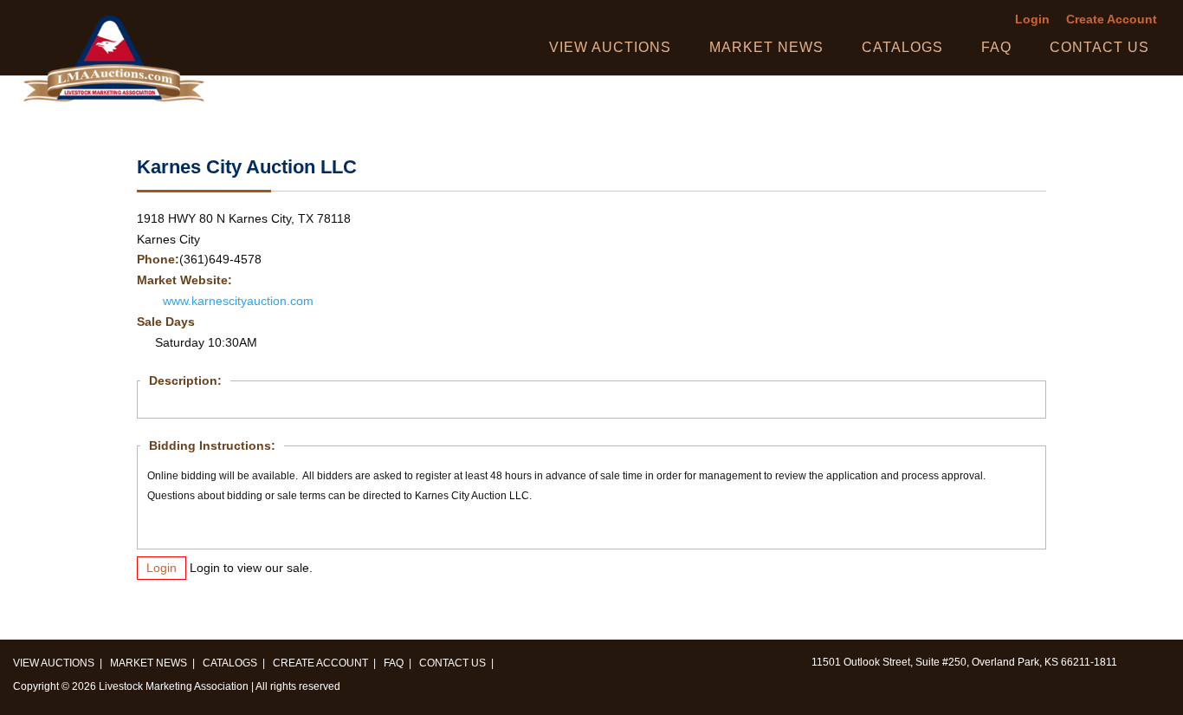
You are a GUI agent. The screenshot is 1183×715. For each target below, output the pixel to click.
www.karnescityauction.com (238, 301)
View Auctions (610, 47)
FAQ (996, 47)
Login (1032, 19)
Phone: (158, 259)
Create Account (1111, 19)
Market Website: (184, 280)
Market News (766, 47)
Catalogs (902, 47)
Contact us (1099, 47)
